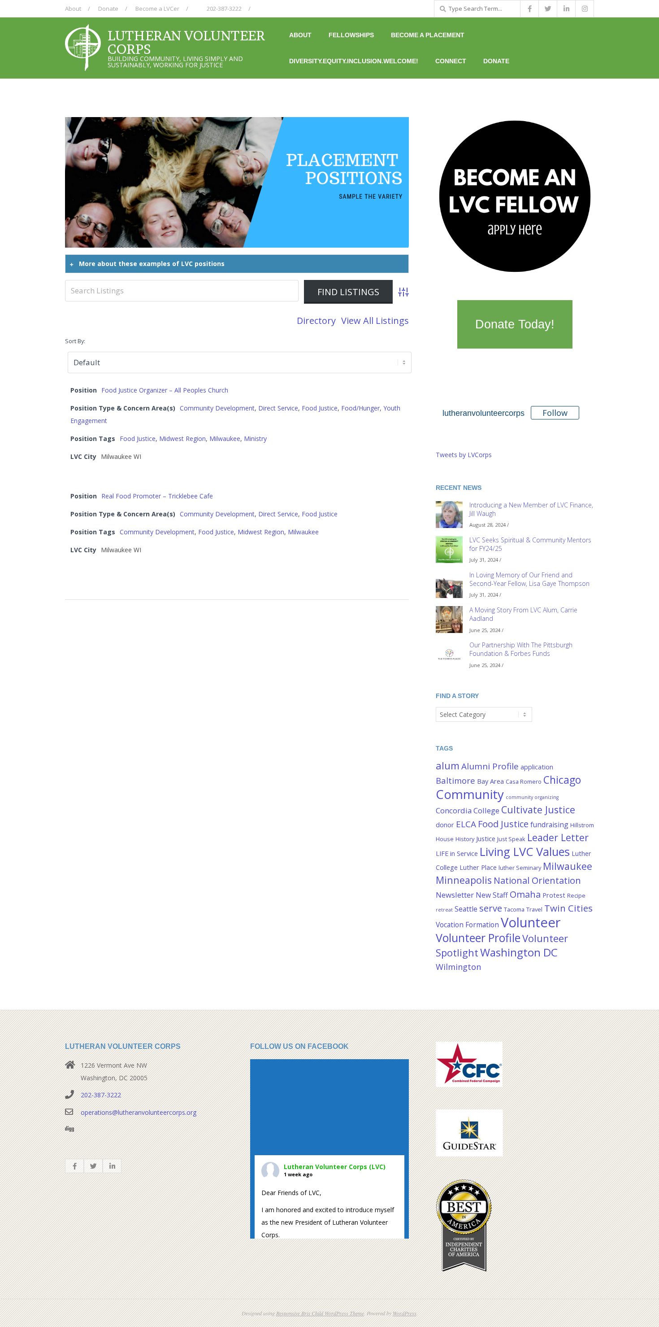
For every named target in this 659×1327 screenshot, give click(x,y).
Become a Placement (427, 35)
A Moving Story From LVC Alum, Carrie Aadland (523, 614)
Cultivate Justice (538, 809)
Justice (485, 838)
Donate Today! (515, 324)
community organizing (532, 797)
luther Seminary (520, 868)
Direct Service (278, 408)
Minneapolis (464, 879)
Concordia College (467, 810)
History (464, 839)
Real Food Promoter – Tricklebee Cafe (157, 496)
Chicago (562, 780)
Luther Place (478, 867)
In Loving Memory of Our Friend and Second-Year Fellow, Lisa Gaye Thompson (529, 579)
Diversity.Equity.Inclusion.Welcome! (353, 61)
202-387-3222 (223, 8)
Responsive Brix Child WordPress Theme (320, 1313)
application (536, 767)
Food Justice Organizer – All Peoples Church (164, 390)
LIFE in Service (457, 853)
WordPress (404, 1313)
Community (470, 794)
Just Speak (511, 839)
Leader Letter (558, 837)
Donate (108, 8)
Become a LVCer (157, 8)
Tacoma (514, 909)
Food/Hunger (360, 408)
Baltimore (455, 780)
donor (445, 825)
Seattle (466, 909)
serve (490, 908)
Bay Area (490, 781)
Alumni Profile (490, 766)
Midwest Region (182, 438)
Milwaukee (224, 438)
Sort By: (75, 341)
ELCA (466, 824)
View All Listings (375, 320)
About (73, 8)
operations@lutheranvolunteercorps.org (138, 1112)
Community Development (217, 408)
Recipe (576, 895)
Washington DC (519, 952)
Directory (316, 320)
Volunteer (531, 922)
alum (448, 765)
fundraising (549, 824)
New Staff (492, 895)
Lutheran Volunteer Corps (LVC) (335, 1166)
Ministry (255, 438)
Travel (534, 909)
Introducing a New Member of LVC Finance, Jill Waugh (531, 509)
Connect (450, 61)
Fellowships (351, 35)
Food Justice (320, 408)
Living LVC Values (525, 851)
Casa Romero (524, 781)
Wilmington (458, 966)
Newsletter (455, 895)
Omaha (525, 894)
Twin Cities (568, 908)
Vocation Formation (467, 925)
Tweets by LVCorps (464, 454)
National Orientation (537, 880)
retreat (444, 910)
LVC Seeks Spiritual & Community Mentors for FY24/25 (530, 544)
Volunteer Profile (478, 937)
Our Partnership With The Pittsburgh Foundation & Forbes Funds (520, 649)
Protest (553, 895)
